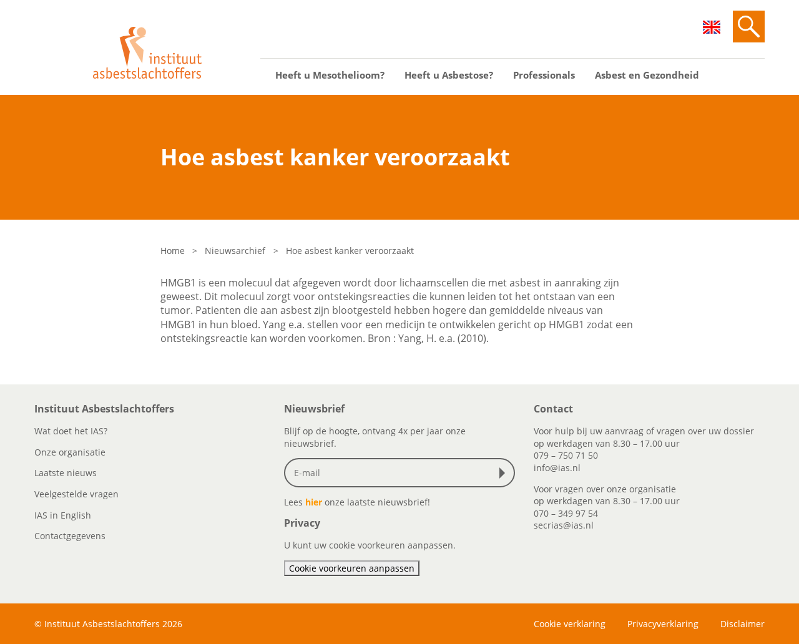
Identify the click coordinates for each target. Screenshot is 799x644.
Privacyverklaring (663, 624)
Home (172, 250)
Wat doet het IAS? (70, 431)
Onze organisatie (69, 452)
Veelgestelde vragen (76, 494)
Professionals (544, 75)
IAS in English (62, 515)
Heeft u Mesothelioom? (330, 75)
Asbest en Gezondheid (647, 75)
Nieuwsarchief (235, 250)
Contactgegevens (69, 536)
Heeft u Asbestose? (448, 75)
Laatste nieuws (65, 473)
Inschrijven (505, 473)
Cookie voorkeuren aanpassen (351, 568)
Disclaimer (742, 624)
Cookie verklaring (569, 624)
